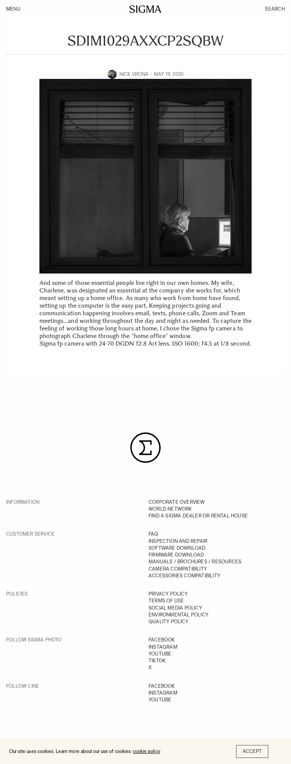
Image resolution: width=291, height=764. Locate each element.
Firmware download (176, 555)
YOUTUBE (160, 654)
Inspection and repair (178, 541)
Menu (13, 9)
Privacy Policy (168, 594)
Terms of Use (166, 601)
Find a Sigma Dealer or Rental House (198, 516)
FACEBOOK (162, 640)
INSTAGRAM (163, 647)
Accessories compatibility (184, 576)
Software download (177, 548)
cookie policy (146, 751)
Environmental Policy (178, 615)
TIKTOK (157, 660)
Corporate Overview (177, 502)
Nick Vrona (134, 74)
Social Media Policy (175, 608)
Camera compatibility (178, 569)
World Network (170, 509)
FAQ (153, 534)
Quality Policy (168, 621)
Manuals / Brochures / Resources (195, 561)
